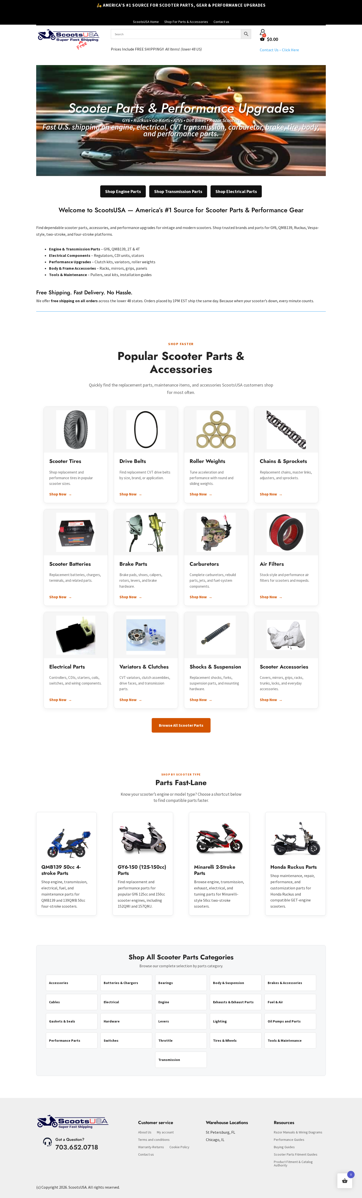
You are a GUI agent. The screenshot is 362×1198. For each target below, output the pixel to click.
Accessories (58, 983)
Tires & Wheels (225, 1040)
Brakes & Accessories (285, 983)
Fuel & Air (275, 1002)
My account (165, 1132)
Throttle (165, 1040)
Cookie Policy (179, 1147)
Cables (54, 1002)
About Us (144, 1132)
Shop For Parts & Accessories (186, 22)
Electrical (111, 1002)
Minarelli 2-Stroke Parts (214, 870)
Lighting (220, 1021)
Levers (163, 1021)
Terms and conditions (154, 1140)
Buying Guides (284, 1147)
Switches (111, 1040)
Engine (163, 1002)
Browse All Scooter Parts (181, 725)
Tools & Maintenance (285, 1040)
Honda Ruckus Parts (293, 867)
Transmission (169, 1059)
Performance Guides (289, 1140)
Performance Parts (64, 1040)
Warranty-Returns (151, 1147)
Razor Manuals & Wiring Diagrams (298, 1132)
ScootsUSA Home (146, 22)
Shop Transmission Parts (178, 191)
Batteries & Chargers (121, 983)
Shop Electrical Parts (236, 191)
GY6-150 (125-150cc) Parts (142, 870)
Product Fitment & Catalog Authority (293, 1163)
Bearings (165, 983)
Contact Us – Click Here (279, 49)
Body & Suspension (228, 983)
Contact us (221, 22)
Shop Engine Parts (123, 191)
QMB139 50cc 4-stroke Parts (61, 870)
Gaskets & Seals (62, 1021)
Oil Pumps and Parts (284, 1021)
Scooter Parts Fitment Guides (295, 1155)
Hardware (112, 1021)
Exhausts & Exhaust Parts (233, 1002)
